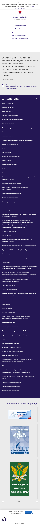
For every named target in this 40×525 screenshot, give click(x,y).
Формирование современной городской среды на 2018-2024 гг (19, 335)
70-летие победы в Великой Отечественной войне (15, 210)
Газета (3, 168)
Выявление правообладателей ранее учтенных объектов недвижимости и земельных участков (17, 360)
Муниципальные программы (10, 164)
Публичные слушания (8, 366)
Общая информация (7, 103)
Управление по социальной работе (11, 382)
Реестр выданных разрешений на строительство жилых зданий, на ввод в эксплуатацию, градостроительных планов (19, 267)
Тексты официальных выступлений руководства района (17, 140)
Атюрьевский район (20, 17)
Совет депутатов (6, 152)
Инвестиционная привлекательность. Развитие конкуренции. (19, 245)
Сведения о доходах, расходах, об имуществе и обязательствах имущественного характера (19, 215)
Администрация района (8, 107)
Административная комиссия (10, 326)
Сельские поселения (20, 25)
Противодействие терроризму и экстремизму (14, 258)
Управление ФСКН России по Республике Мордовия (16, 250)
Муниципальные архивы (9, 231)
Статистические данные (8, 285)
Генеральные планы (7, 160)
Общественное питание (8, 206)
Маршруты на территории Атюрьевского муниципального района (18, 377)
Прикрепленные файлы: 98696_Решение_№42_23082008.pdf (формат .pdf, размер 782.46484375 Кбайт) (21, 86)
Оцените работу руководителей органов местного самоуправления (15, 188)
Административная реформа (10, 115)
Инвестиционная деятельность (10, 390)
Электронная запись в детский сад (11, 193)
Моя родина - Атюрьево (8, 312)
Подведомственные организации (11, 156)
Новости (4, 132)
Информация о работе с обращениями (12, 119)
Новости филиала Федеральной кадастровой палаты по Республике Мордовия (17, 240)
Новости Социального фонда (10, 144)
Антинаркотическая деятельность (11, 347)
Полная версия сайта (20, 35)
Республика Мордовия (20, 19)
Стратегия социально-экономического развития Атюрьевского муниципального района (19, 295)
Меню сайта (18, 29)
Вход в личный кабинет (21, 38)
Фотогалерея (5, 173)
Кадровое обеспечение (8, 123)
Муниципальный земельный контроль (12, 351)
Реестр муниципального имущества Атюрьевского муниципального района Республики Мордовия (16, 317)
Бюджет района (6, 304)
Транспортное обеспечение (9, 289)
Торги (3, 339)
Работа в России (6, 235)
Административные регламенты (11, 386)
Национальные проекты (8, 322)
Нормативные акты (7, 111)
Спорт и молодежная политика (10, 343)
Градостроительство (7, 300)
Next (37, 502)
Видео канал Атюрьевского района (11, 183)
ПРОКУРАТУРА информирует (10, 355)
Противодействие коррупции (10, 197)
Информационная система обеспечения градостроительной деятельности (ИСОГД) (18, 178)
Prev (3, 502)
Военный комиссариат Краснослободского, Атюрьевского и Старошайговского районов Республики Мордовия (18, 371)
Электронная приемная (21, 32)
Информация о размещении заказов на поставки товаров (17, 128)
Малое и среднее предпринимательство (13, 202)
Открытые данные (7, 308)
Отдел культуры (6, 262)
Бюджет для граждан (7, 254)
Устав (3, 148)
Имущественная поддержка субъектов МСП (14, 331)
